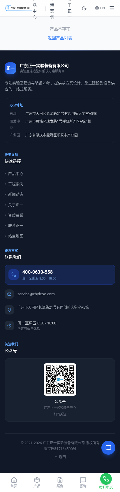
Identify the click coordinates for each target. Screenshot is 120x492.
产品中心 (15, 173)
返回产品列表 (60, 38)
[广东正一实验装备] (19, 8)
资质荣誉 (15, 215)
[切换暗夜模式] (84, 8)
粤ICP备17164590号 (60, 449)
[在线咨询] (108, 448)
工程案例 (15, 183)
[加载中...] (112, 8)
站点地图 (15, 235)
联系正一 (15, 225)
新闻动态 (15, 194)
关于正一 (15, 204)
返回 (62, 457)
